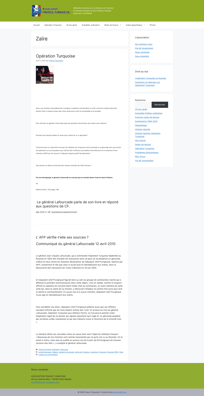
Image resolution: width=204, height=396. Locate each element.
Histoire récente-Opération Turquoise (53, 349)
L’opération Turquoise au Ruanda (150, 78)
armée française (45, 352)
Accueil (37, 25)
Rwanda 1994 (112, 352)
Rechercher (140, 100)
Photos (153, 25)
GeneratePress (120, 392)
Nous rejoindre (142, 56)
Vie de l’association (144, 48)
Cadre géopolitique (134, 25)
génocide (78, 352)
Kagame (86, 352)
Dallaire (55, 352)
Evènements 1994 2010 (146, 121)
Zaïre (121, 352)
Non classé (140, 140)
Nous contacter (142, 52)
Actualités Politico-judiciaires (148, 113)
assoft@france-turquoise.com (45, 382)
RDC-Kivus (140, 156)
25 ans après (71, 25)
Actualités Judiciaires (91, 25)
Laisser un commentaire (48, 355)
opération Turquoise (98, 352)
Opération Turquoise (53, 25)
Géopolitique (141, 125)
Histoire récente (142, 129)
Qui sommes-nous (143, 44)
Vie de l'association (144, 160)
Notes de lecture (111, 25)
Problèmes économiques (146, 152)
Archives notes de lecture (147, 117)
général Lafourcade (66, 352)
